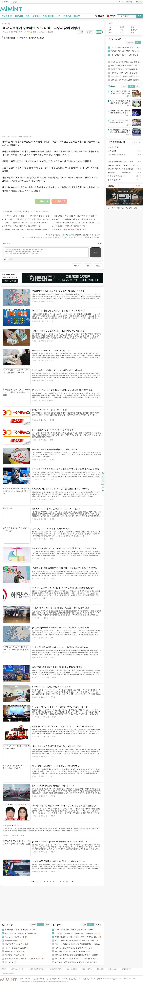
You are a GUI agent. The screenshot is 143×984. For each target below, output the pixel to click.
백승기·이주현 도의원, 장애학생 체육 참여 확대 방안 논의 (120, 103)
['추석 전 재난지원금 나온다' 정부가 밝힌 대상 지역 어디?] (16, 752)
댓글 (102, 488)
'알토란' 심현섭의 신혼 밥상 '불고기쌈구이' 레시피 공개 (120, 92)
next (102, 484)
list (102, 481)
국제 (121, 33)
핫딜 (28, 16)
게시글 (130, 42)
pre (102, 478)
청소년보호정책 (71, 969)
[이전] (108, 207)
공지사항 (100, 969)
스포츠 (122, 27)
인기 (124, 86)
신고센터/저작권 (55, 969)
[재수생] (16, 812)
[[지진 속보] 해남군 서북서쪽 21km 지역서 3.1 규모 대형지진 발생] (16, 634)
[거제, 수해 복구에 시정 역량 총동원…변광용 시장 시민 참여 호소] (16, 614)
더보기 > (139, 186)
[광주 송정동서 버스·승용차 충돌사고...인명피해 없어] (16, 456)
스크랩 (99, 32)
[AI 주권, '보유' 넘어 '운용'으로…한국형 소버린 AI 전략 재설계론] (16, 713)
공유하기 (90, 32)
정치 (132, 27)
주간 (40, 924)
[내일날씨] (16, 515)
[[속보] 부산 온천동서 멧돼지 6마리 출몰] (16, 416)
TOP (102, 476)
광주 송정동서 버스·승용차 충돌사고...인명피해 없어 (23, 226)
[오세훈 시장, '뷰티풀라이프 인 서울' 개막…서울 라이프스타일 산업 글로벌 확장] (16, 574)
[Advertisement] (117, 9)
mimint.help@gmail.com (113, 979)
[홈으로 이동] (11, 8)
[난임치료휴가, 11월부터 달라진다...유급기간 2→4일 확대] (16, 376)
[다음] (141, 207)
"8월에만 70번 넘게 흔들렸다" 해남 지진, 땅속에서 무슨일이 (75, 219)
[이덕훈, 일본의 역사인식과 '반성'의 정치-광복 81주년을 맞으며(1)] (16, 495)
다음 (98, 266)
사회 (121, 30)
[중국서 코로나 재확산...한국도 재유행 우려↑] (16, 357)
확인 (95, 252)
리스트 (76, 266)
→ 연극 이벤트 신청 (9, 281)
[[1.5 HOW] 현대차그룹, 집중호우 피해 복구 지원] (16, 792)
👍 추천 (33, 32)
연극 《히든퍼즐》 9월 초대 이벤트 (124, 208)
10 (67, 882)
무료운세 (67, 16)
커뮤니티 (19, 16)
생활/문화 (134, 30)
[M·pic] (15, 2)
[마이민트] (5, 2)
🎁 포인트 (111, 16)
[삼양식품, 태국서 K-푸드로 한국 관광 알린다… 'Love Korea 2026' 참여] (16, 733)
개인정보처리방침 (17, 969)
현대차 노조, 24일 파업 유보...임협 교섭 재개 (70, 229)
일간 (33, 924)
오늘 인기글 (7, 16)
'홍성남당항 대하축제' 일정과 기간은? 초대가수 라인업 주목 (76, 216)
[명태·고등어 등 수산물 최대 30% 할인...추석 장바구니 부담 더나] (16, 653)
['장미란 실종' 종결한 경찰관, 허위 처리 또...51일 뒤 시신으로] (16, 867)
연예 (109, 27)
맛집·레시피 (48, 16)
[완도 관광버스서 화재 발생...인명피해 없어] (16, 535)
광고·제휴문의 (87, 969)
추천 (131, 86)
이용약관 (3, 969)
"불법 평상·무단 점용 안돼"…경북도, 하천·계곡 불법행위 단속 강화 (27, 229)
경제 (109, 30)
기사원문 (80, 32)
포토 (132, 33)
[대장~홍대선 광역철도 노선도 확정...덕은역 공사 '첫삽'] (16, 772)
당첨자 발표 (112, 969)
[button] (121, 1)
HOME (102, 473)
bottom (102, 491)
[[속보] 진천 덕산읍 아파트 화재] (16, 436)
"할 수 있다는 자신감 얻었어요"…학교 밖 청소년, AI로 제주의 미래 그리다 (27, 219)
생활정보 (36, 16)
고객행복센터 (126, 969)
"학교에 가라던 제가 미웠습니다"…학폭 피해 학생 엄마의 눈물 (26, 216)
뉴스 (59, 16)
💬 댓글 (42, 32)
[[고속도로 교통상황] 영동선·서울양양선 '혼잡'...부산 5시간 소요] (16, 848)
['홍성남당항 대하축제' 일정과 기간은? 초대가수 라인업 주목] (16, 317)
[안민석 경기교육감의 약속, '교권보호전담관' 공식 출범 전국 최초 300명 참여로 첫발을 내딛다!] (16, 475)
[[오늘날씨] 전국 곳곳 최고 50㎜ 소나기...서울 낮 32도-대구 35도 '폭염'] (16, 396)
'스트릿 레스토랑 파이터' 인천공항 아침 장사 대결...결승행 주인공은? (120, 122)
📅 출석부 (99, 16)
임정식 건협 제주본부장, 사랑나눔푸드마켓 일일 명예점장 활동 (77, 222)
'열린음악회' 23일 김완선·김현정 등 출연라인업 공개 (120, 112)
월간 (47, 924)
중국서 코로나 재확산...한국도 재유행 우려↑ (70, 226)
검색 (139, 16)
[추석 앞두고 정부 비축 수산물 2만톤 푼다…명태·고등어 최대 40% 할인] (16, 594)
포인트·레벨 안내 (8, 973)
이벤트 (77, 16)
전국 (109, 33)
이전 (88, 266)
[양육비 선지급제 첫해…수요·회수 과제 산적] (16, 693)
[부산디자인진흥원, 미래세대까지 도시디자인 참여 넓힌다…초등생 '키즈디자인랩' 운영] (16, 555)
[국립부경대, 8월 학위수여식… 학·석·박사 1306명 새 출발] (16, 673)
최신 (137, 86)
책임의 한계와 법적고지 (37, 969)
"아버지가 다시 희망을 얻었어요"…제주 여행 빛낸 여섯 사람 (25, 222)
